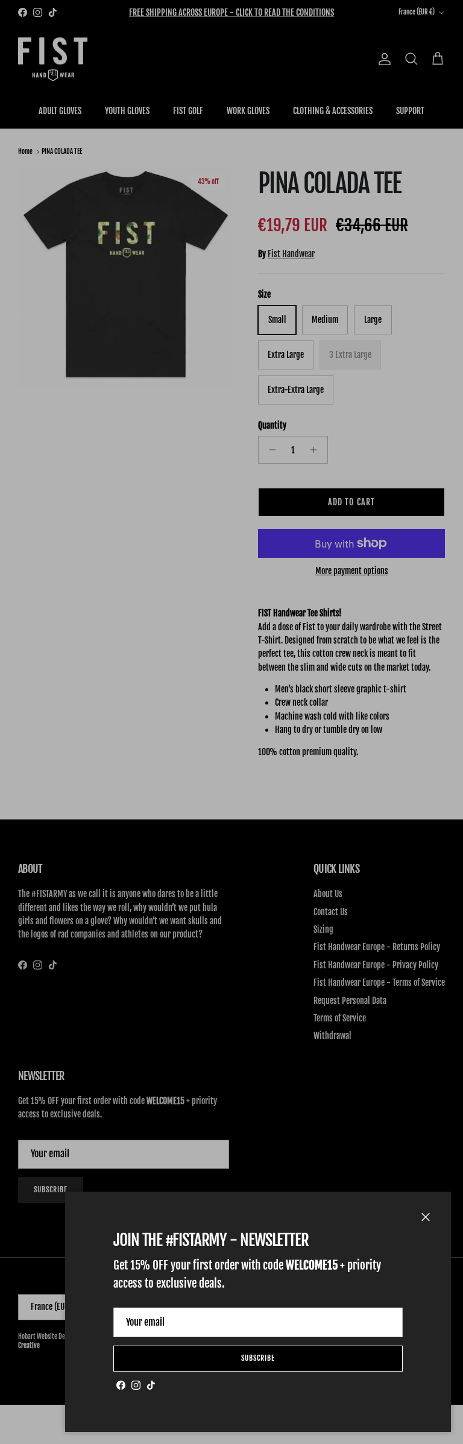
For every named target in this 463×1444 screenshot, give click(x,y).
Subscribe (258, 1358)
